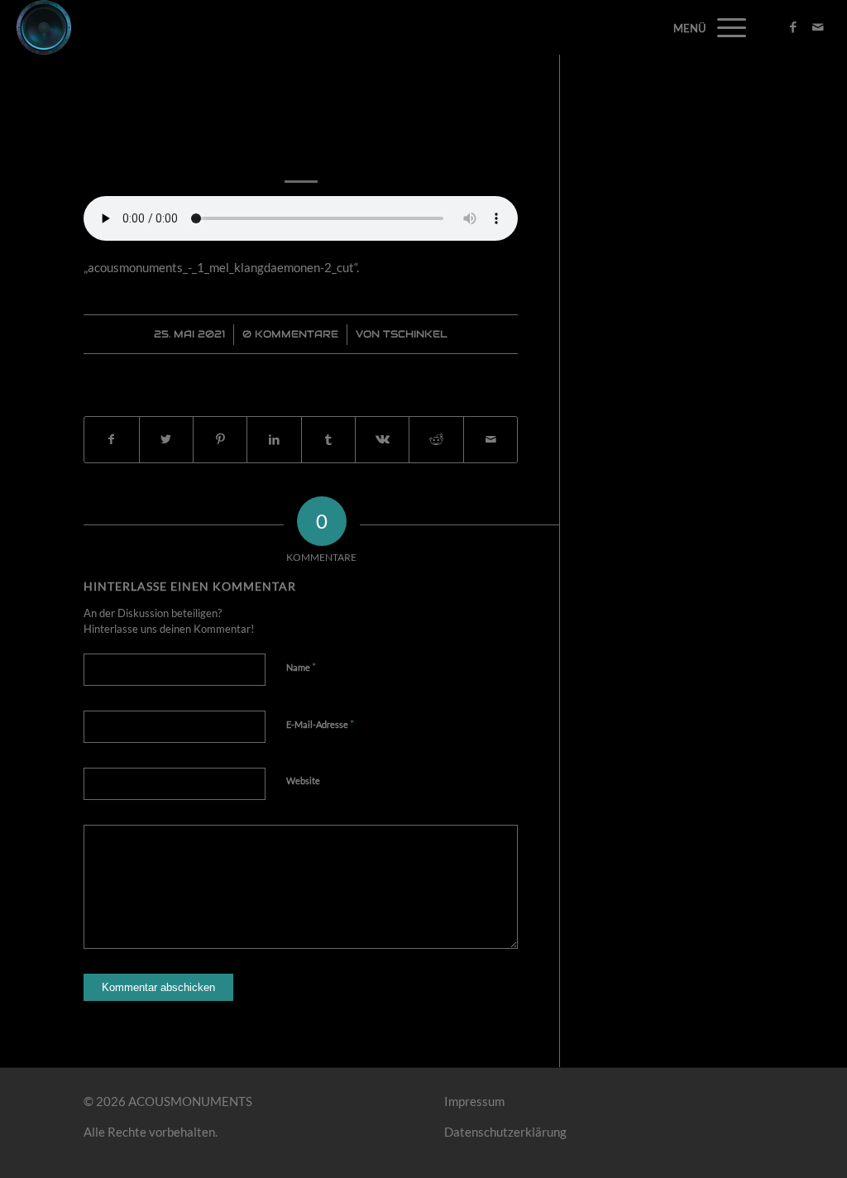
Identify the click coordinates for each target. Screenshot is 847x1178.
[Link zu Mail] (818, 26)
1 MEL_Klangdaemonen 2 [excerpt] (301, 126)
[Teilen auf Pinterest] (220, 439)
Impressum (474, 1101)
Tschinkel (415, 334)
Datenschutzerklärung (505, 1131)
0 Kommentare (290, 334)
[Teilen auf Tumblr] (328, 439)
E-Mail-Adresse (320, 723)
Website (303, 780)
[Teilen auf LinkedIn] (273, 439)
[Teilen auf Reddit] (435, 439)
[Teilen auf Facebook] (111, 439)
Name (301, 666)
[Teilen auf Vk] (382, 439)
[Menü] (726, 27)
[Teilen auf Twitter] (166, 439)
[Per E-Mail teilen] (490, 439)
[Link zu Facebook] (793, 26)
